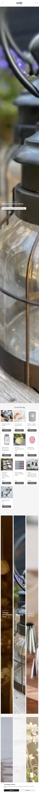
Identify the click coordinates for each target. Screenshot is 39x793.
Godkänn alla (11, 790)
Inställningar (27, 790)
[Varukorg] (37, 3)
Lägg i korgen (6, 430)
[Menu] (2, 3)
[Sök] (35, 3)
